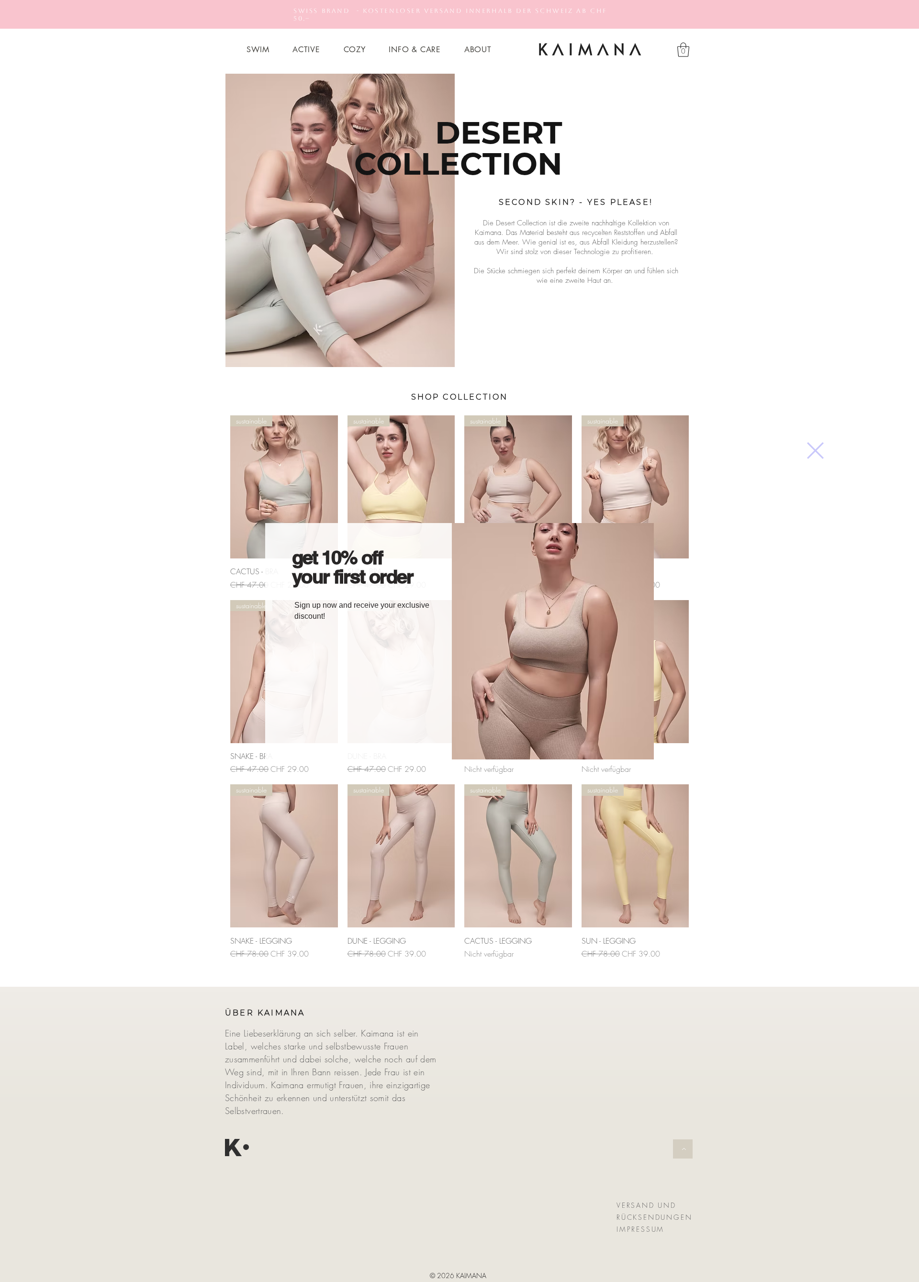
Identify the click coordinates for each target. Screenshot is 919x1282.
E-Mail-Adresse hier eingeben (342, 644)
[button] (815, 450)
